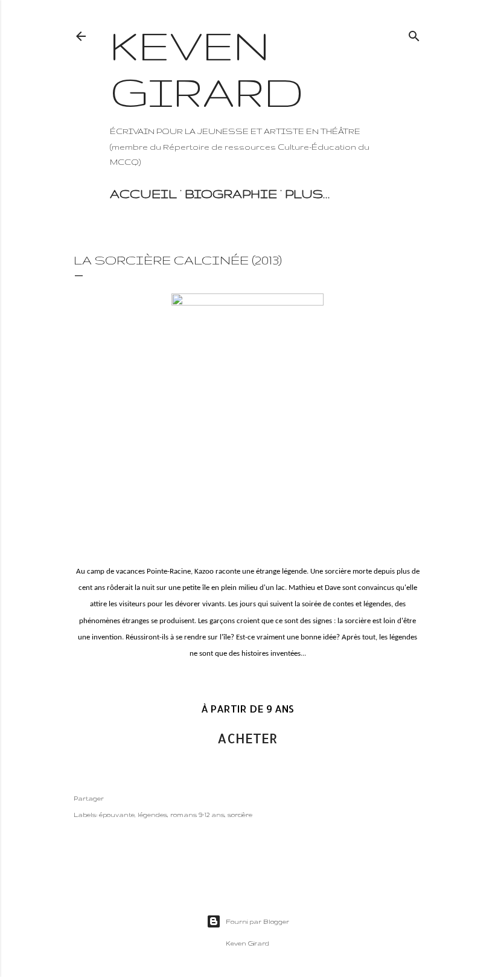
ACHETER (247, 738)
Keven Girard (207, 68)
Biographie (231, 193)
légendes (152, 814)
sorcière (240, 814)
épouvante (117, 814)
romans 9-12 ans (197, 814)
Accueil (143, 193)
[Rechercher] (414, 33)
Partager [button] (89, 798)
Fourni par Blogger (257, 921)
